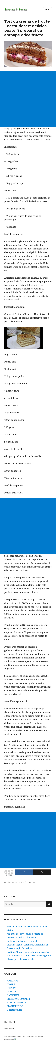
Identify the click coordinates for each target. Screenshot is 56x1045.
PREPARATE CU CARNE (18, 999)
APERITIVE (12, 980)
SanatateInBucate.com (33, 1037)
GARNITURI (13, 995)
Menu (47, 9)
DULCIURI (31, 882)
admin (7, 882)
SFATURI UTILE (15, 1006)
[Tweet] (42, 872)
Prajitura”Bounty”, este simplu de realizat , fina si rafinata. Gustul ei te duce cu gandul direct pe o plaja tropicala (29, 956)
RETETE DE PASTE (16, 1002)
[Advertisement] (28, 99)
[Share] (24, 872)
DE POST (11, 988)
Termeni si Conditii (12, 1037)
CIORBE (11, 984)
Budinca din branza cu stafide (22, 941)
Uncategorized (14, 1009)
